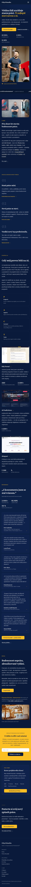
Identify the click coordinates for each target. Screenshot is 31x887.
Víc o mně (5, 161)
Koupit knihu (7, 690)
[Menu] (28, 2)
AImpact (6, 456)
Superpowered (6, 242)
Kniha (3, 851)
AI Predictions (8, 410)
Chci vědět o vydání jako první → (16, 701)
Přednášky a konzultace (7, 860)
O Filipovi (4, 870)
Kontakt (3, 876)
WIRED (17, 149)
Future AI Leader (8, 29)
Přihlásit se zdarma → (15, 754)
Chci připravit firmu (7, 830)
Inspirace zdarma (6, 864)
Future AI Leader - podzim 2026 (13, 637)
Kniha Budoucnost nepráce (9, 196)
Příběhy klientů (5, 874)
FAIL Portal (7, 366)
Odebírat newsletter (23, 29)
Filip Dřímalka (6, 2)
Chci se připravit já (9, 826)
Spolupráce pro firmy (15, 790)
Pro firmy (4, 862)
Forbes (20, 154)
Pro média (4, 872)
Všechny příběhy (6, 642)
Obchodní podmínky (6, 883)
